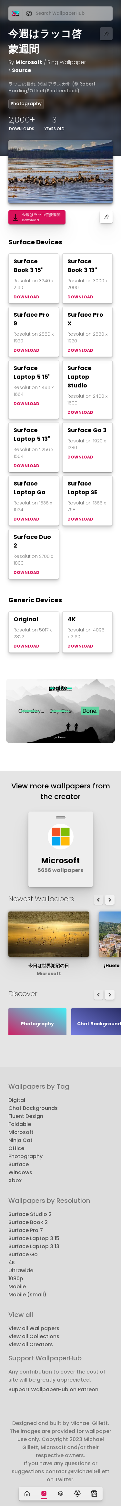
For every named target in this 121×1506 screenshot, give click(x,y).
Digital (16, 1100)
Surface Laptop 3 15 (33, 1238)
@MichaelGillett (88, 1471)
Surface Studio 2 (30, 1214)
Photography (26, 103)
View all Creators (30, 1344)
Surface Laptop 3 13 (33, 1246)
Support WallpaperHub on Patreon (53, 1389)
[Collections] (60, 1494)
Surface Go (23, 1254)
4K (11, 1262)
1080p (15, 1278)
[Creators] (77, 1494)
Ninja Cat (20, 1140)
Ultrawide (20, 1270)
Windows (20, 1172)
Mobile (17, 1286)
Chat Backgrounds (33, 1108)
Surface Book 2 (28, 1222)
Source (21, 70)
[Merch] (94, 1494)
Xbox (15, 1180)
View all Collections (33, 1336)
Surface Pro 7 (25, 1230)
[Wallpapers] (43, 1494)
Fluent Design (25, 1116)
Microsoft (28, 62)
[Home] (27, 1494)
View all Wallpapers (33, 1328)
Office (16, 1148)
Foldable (19, 1124)
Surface (18, 1164)
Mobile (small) (27, 1294)
